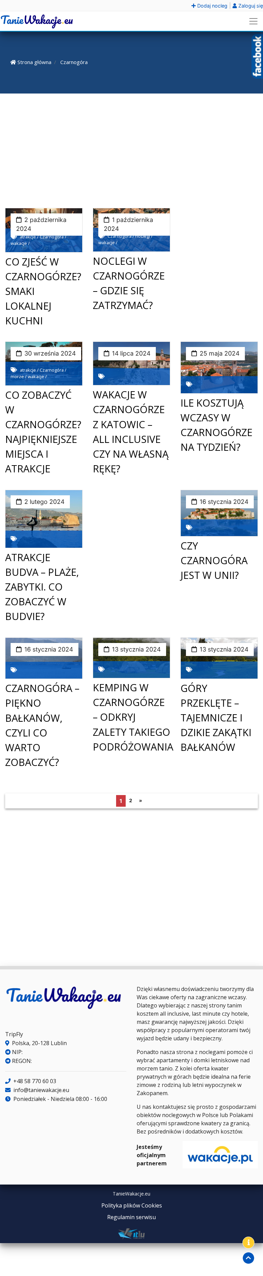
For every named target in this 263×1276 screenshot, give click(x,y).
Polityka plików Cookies (131, 1205)
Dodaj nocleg (211, 6)
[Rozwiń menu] (253, 21)
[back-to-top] (248, 1258)
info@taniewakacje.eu (40, 1090)
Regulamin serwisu (131, 1217)
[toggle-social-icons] (248, 1243)
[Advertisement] (131, 150)
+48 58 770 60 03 (34, 1081)
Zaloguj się (250, 6)
